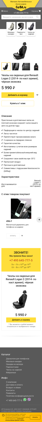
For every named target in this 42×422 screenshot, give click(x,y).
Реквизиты (11, 393)
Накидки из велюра (14, 364)
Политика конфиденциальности (20, 396)
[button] (39, 220)
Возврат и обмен (13, 387)
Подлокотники (12, 367)
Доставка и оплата (14, 385)
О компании (11, 382)
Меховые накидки (14, 361)
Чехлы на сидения (14, 370)
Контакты (10, 390)
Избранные (11, 372)
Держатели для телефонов (17, 359)
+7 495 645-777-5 (21, 260)
